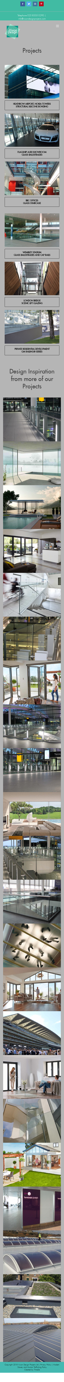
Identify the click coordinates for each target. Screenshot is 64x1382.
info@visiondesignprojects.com (32, 18)
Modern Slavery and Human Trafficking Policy (38, 1365)
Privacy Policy (45, 1364)
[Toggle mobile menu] (57, 26)
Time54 (37, 1369)
